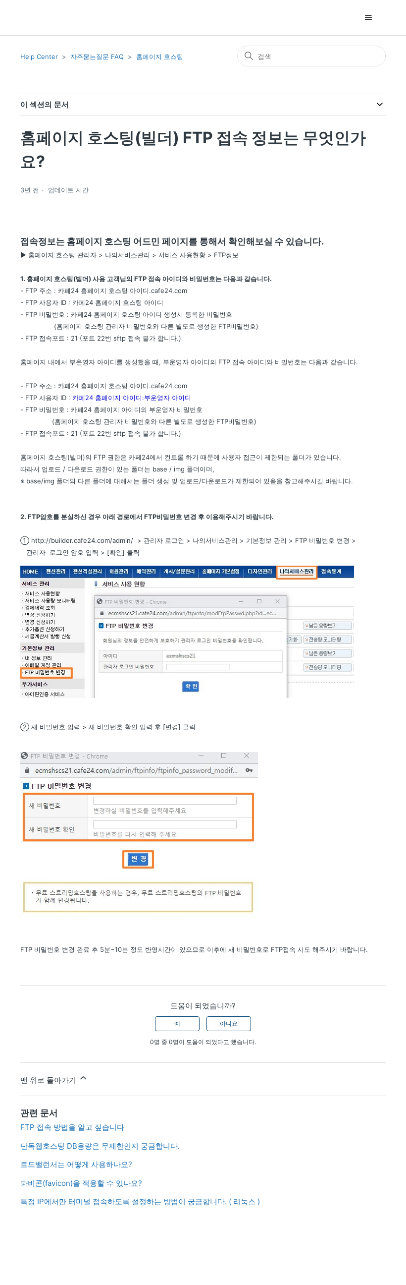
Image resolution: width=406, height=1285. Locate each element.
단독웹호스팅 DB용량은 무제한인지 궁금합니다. (100, 1146)
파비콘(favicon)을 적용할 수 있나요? (81, 1183)
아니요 (229, 1023)
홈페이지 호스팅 (159, 56)
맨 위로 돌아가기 (49, 1080)
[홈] (37, 17)
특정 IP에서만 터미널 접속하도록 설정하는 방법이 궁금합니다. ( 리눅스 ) (140, 1201)
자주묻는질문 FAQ (97, 56)
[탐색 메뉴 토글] (368, 18)
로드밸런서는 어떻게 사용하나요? (76, 1164)
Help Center (39, 56)
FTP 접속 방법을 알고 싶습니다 (72, 1127)
